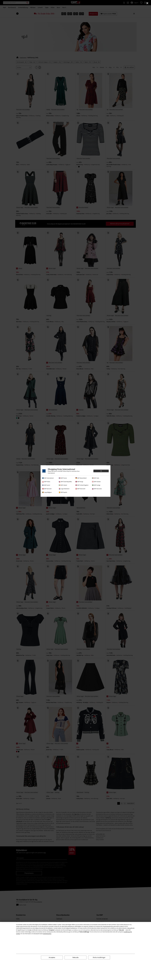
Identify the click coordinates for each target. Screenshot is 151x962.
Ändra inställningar (99, 957)
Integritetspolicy (47, 933)
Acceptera (52, 957)
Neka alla (75, 957)
